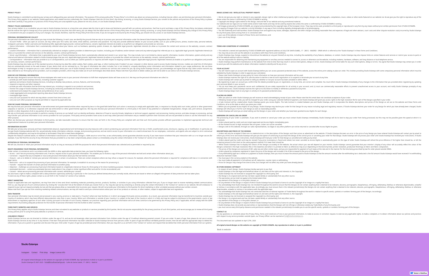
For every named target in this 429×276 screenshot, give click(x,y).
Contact (264, 5)
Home (256, 5)
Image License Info (57, 252)
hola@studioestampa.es (293, 216)
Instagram (25, 252)
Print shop (44, 252)
